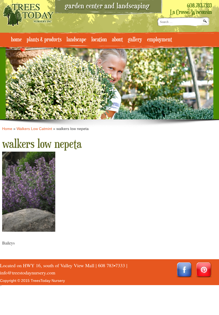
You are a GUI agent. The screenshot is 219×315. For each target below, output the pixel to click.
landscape (76, 40)
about (117, 40)
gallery (135, 40)
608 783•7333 (111, 265)
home (16, 40)
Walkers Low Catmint (34, 129)
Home (7, 129)
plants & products (44, 40)
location (99, 40)
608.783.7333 (199, 6)
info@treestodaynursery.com (27, 272)
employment (159, 40)
